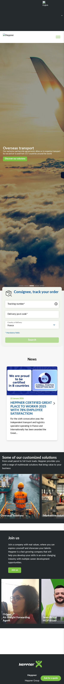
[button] (21, 286)
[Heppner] (15, 37)
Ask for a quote (51, 678)
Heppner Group (32, 681)
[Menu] (58, 37)
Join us (14, 570)
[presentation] (53, 403)
